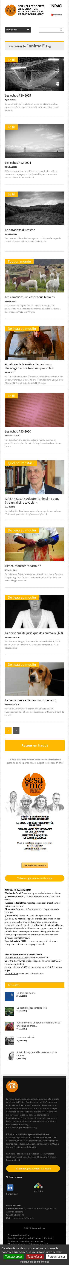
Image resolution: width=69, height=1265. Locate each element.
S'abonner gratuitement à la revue (34, 878)
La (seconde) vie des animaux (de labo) (30, 700)
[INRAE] (56, 6)
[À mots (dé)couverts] (16, 909)
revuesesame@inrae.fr (18, 937)
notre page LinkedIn (35, 944)
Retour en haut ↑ (34, 745)
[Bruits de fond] (13, 893)
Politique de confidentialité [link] (34, 1261)
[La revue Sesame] (10, 10)
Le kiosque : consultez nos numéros (25, 1241)
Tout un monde (19, 261)
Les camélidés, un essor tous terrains (30, 297)
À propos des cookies (18, 1235)
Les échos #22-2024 (18, 163)
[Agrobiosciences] (56, 14)
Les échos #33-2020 (18, 431)
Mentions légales (16, 1244)
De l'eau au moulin (22, 328)
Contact (48, 1238)
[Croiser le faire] (13, 902)
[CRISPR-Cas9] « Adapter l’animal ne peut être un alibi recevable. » (32, 500)
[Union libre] (11, 915)
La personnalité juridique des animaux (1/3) (34, 633)
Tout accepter (13, 1256)
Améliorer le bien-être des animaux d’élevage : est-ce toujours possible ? (29, 366)
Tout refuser (34, 1256)
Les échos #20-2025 (18, 95)
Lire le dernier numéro (35, 865)
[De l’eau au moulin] (15, 918)
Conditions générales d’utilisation (24, 1238)
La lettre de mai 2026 (15, 957)
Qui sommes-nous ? (38, 1244)
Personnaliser (56, 1256)
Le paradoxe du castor (20, 230)
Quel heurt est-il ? (21, 463)
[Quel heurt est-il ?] (15, 896)
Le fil (11, 60)
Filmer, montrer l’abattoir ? (23, 566)
